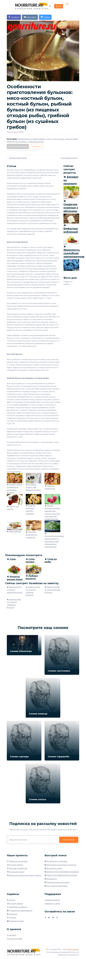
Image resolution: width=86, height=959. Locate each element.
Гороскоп (13, 914)
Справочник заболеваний (20, 911)
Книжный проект (16, 872)
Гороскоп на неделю (18, 861)
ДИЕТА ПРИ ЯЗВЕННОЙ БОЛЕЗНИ (61, 875)
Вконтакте (31, 17)
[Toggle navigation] (67, 4)
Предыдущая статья (18, 158)
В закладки (37, 146)
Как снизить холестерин (57, 886)
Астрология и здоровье (56, 861)
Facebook (14, 17)
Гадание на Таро (16, 921)
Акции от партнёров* (17, 146)
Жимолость (51, 879)
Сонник (12, 918)
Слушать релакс (16, 865)
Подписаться (69, 840)
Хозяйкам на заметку (18, 907)
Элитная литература (18, 868)
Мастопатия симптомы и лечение (61, 865)
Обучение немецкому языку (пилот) (25, 875)
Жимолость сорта (54, 868)
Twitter (46, 17)
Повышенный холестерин (58, 882)
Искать (12, 900)
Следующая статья (69, 158)
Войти (58, 6)
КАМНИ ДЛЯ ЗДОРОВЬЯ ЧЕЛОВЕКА (62, 872)
